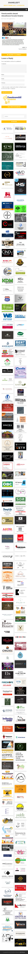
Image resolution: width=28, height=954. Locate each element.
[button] (26, 9)
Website (3, 82)
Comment (3, 63)
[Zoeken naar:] (14, 116)
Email (2, 78)
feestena (13, 18)
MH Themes (22, 952)
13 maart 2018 (6, 18)
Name (2, 74)
